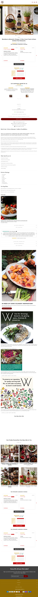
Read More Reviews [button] (19, 64)
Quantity (19, 104)
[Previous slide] (1, 55)
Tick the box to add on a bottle (19, 114)
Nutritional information (19, 241)
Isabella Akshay (4, 222)
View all (19, 442)
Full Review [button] (6, 60)
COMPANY (19, 582)
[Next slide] (36, 55)
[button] (14, 43)
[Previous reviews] (1, 233)
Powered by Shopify (19, 596)
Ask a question (19, 227)
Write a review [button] (19, 78)
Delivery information (19, 225)
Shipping (17, 109)
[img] (19, 84)
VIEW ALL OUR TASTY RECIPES (9, 412)
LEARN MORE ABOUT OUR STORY (9, 375)
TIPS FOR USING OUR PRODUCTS (9, 348)
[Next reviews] (36, 233)
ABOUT (18, 580)
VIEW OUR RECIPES (7, 308)
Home (19, 37)
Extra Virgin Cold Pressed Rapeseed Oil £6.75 (19, 116)
